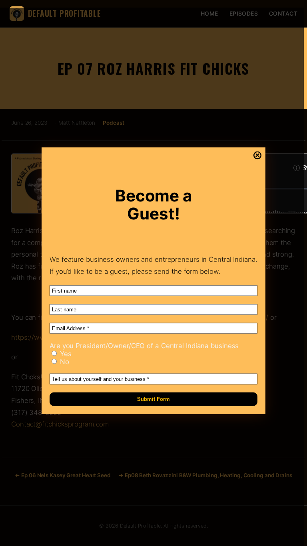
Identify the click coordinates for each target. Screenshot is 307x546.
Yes (65, 354)
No (63, 362)
